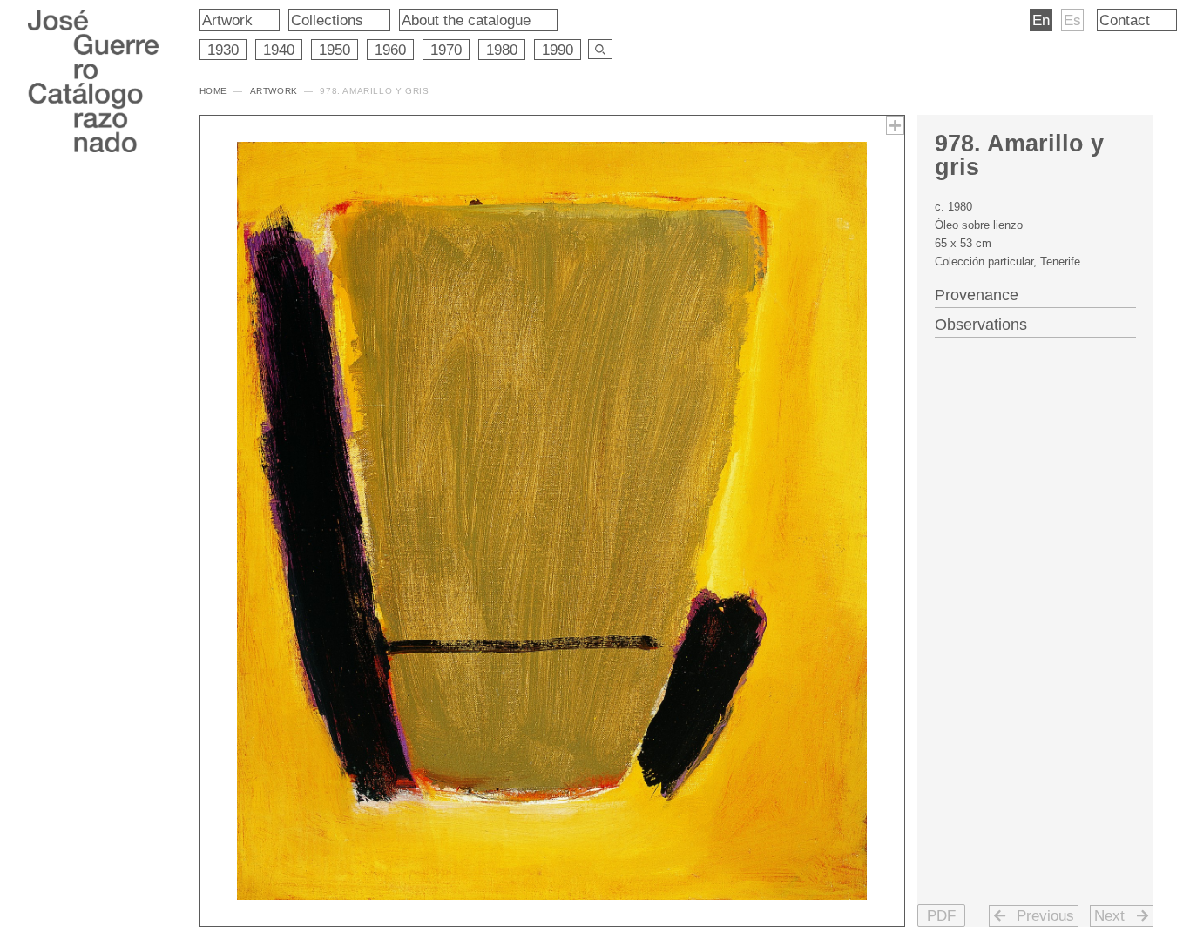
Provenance (976, 295)
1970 (446, 49)
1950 (334, 49)
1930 (223, 49)
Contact (1124, 20)
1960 (390, 49)
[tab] (1035, 293)
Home (213, 91)
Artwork (227, 20)
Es (1072, 20)
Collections (327, 20)
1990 (557, 49)
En (1041, 20)
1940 (278, 49)
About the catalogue (466, 20)
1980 (501, 49)
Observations (981, 324)
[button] (941, 915)
